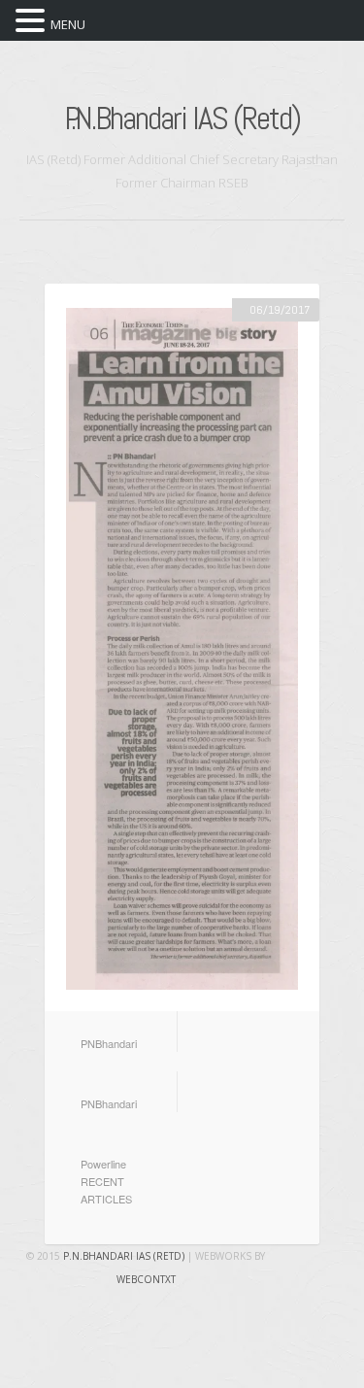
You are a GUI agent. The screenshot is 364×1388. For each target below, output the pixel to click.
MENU (67, 24)
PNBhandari (109, 1043)
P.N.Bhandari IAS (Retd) (182, 118)
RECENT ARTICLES (106, 1189)
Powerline (103, 1163)
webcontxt (146, 1279)
